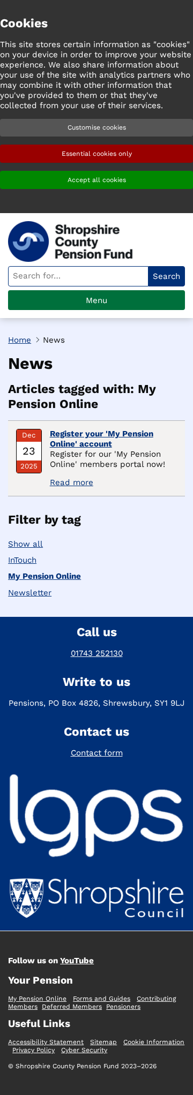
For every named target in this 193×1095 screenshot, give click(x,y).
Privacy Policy (33, 1050)
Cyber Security (84, 1050)
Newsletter (29, 593)
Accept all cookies (97, 180)
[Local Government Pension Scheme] (96, 817)
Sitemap (103, 1042)
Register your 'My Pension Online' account (101, 439)
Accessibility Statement (46, 1042)
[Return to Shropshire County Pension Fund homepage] (75, 241)
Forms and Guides (101, 998)
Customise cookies (97, 127)
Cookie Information (153, 1042)
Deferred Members (72, 1006)
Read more (71, 482)
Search (166, 276)
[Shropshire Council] (96, 900)
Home (19, 340)
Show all (25, 544)
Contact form (97, 753)
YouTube (77, 960)
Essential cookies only (97, 153)
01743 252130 (97, 653)
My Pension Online (44, 576)
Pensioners (123, 1006)
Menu (96, 300)
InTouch (22, 560)
